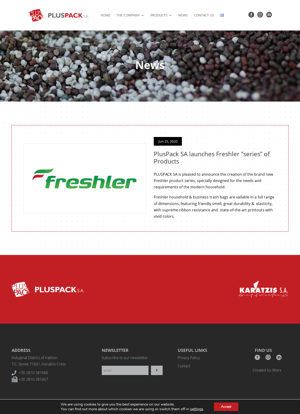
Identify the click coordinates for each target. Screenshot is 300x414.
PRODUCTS (159, 15)
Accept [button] (226, 406)
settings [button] (196, 409)
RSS (278, 359)
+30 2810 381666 (33, 372)
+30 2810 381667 (33, 379)
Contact (184, 365)
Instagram (268, 359)
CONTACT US (204, 15)
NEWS (183, 15)
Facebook (257, 359)
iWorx (276, 370)
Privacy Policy (189, 357)
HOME (105, 15)
